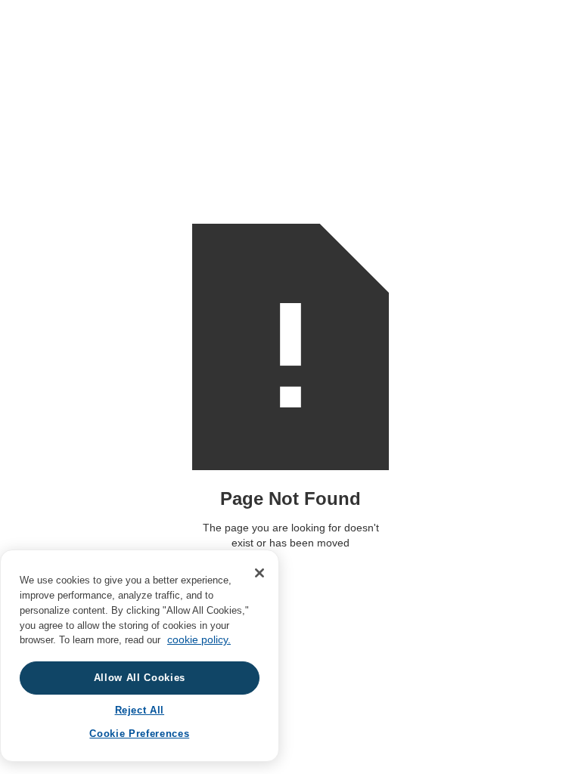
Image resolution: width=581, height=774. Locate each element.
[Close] (259, 573)
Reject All (140, 710)
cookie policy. (199, 639)
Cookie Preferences (139, 733)
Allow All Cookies (139, 677)
